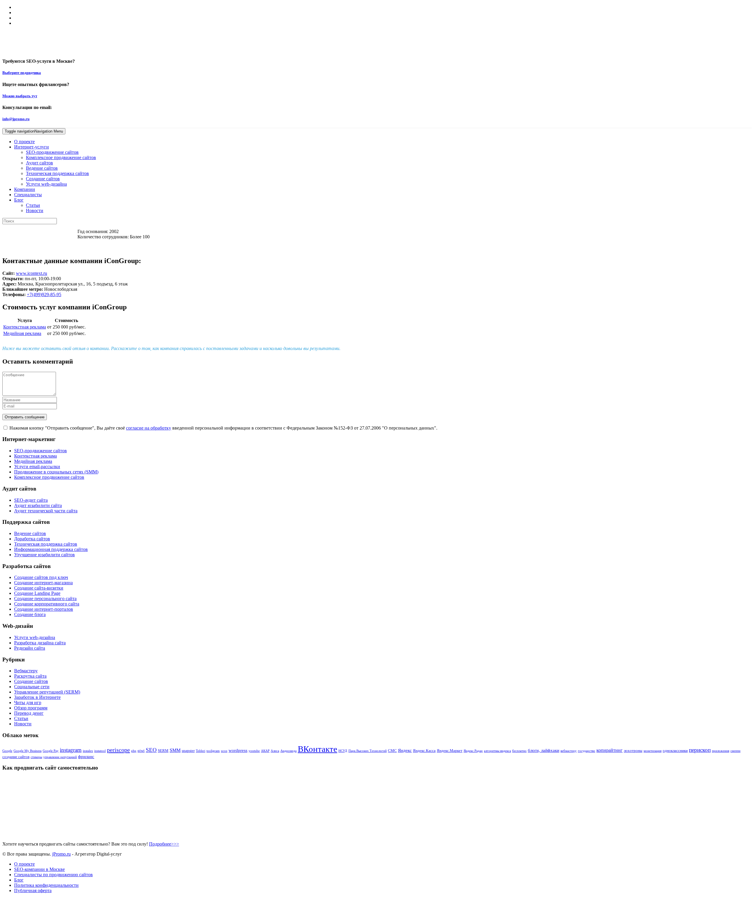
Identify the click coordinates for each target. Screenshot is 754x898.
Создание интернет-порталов (43, 609)
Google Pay (51, 750)
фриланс (86, 756)
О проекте (24, 141)
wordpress (238, 750)
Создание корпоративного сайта (46, 603)
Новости (34, 210)
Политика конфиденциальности (46, 885)
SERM (163, 750)
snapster (188, 750)
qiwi (141, 750)
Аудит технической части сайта (45, 510)
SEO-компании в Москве (39, 869)
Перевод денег (29, 713)
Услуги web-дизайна (46, 183)
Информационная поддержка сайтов (51, 549)
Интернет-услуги (31, 146)
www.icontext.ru (31, 273)
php (133, 750)
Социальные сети (31, 686)
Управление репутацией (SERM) (47, 691)
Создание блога (30, 614)
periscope (118, 750)
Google (7, 750)
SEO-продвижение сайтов (52, 152)
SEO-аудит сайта (31, 500)
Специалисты (28, 194)
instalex (88, 750)
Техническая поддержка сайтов (57, 173)
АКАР (265, 750)
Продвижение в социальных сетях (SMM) (56, 471)
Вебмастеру (26, 670)
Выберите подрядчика (21, 72)
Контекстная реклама (24, 326)
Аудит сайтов (39, 162)
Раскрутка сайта (30, 676)
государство (586, 750)
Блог (19, 199)
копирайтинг (609, 750)
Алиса (275, 750)
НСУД (342, 750)
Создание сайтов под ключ (41, 577)
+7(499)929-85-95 (44, 294)
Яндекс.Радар (473, 750)
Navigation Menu (34, 131)
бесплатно (519, 750)
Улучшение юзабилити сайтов (44, 554)
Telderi (200, 750)
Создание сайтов (43, 178)
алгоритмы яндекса (497, 750)
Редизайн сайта (29, 648)
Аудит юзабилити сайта (38, 505)
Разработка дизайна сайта (40, 642)
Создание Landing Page (37, 593)
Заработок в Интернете (37, 697)
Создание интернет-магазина (43, 582)
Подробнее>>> (164, 843)
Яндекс (405, 750)
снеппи (735, 750)
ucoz (224, 750)
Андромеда (288, 750)
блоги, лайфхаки (543, 750)
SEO (151, 750)
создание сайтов (15, 757)
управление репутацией (60, 757)
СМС (392, 750)
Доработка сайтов (32, 538)
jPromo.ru (61, 853)
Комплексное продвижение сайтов (61, 157)
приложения (720, 750)
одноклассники (675, 750)
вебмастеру (568, 750)
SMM (175, 750)
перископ (700, 750)
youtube (254, 750)
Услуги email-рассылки (37, 466)
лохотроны (633, 750)
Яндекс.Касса (424, 750)
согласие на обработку (148, 427)
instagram (71, 750)
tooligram (213, 750)
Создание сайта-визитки (38, 587)
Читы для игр (27, 702)
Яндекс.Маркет (449, 750)
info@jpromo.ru (15, 119)
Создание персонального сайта (45, 598)
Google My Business (28, 750)
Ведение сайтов (42, 168)
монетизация (653, 750)
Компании (24, 189)
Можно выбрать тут (19, 96)
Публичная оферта (33, 890)
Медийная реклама (22, 333)
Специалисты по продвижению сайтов (53, 874)
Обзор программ (30, 707)
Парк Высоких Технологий (367, 750)
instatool (100, 750)
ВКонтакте (317, 749)
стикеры (36, 757)
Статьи (33, 205)
